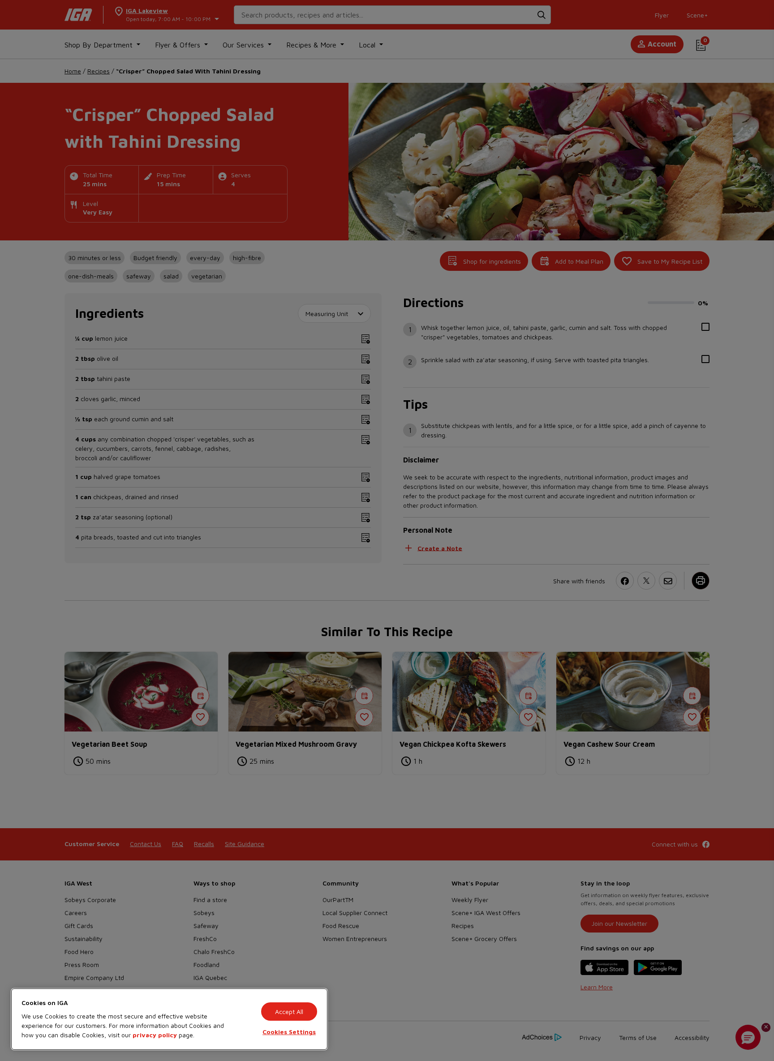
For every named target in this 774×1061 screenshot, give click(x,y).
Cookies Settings (289, 1031)
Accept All (289, 1011)
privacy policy (155, 1035)
